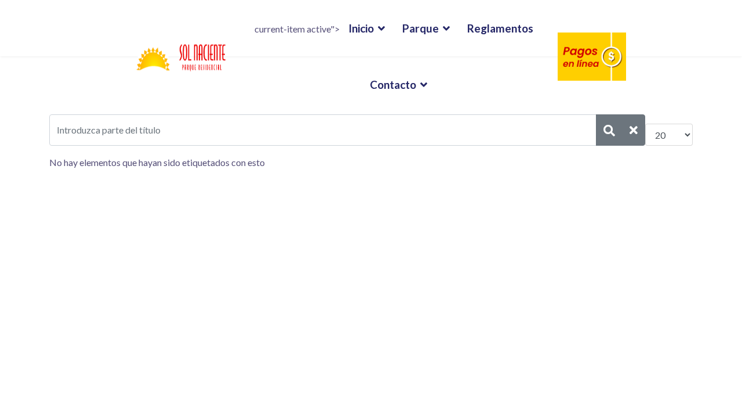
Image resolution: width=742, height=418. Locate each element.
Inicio (361, 28)
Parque (420, 28)
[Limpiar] (633, 130)
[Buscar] (609, 130)
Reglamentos (500, 28)
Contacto (393, 84)
